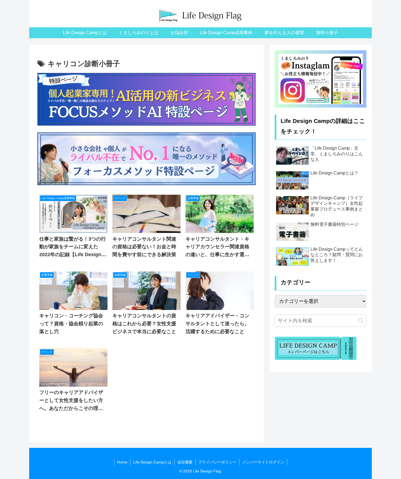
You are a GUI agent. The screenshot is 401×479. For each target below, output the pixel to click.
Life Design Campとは (152, 462)
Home (122, 462)
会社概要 (185, 462)
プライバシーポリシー (217, 462)
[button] (361, 320)
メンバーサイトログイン (263, 462)
